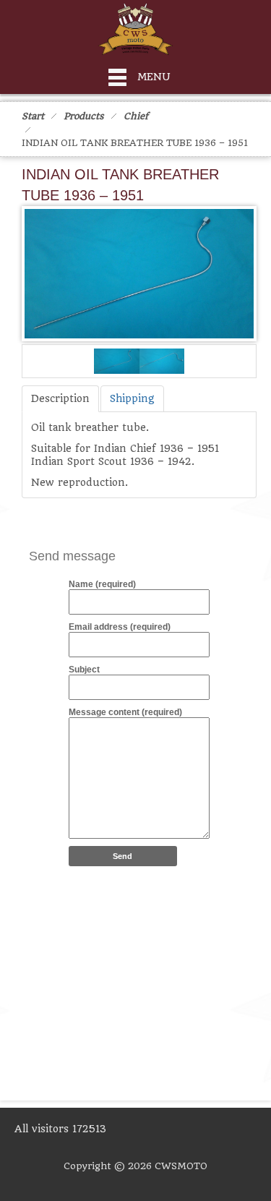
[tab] (60, 398)
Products (84, 116)
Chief (136, 116)
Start (33, 116)
